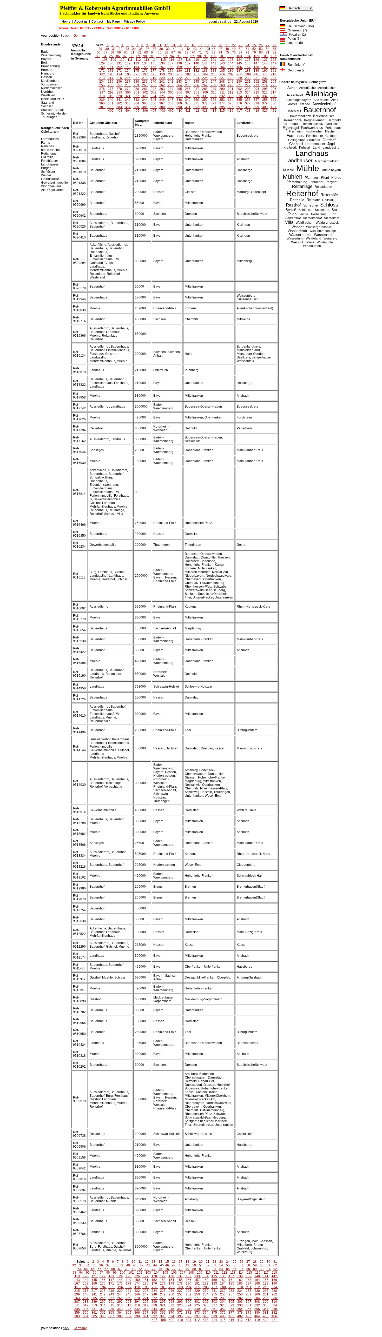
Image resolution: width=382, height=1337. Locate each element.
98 (199, 56)
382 (110, 107)
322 (136, 96)
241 (162, 81)
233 (273, 78)
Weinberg (330, 238)
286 (187, 89)
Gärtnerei (296, 144)
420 (264, 110)
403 (119, 110)
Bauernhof (320, 110)
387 (153, 107)
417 (239, 110)
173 (119, 70)
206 (222, 74)
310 (213, 92)
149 (273, 63)
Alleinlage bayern (298, 100)
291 (230, 89)
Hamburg (47, 73)
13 (173, 45)
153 (127, 67)
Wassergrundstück (319, 227)
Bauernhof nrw (300, 116)
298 (110, 92)
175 (136, 70)
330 (204, 96)
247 (213, 81)
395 (222, 107)
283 (162, 89)
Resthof (293, 205)
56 (98, 52)
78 (247, 52)
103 (239, 56)
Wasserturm (295, 238)
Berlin (45, 62)
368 (170, 103)
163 (213, 67)
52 (254, 49)
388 (162, 107)
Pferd (325, 177)
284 (170, 89)
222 (179, 78)
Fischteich (296, 131)
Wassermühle (300, 235)
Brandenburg (50, 66)
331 (213, 96)
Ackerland (295, 95)
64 (152, 52)
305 (170, 92)
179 (170, 70)
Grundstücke (50, 179)
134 (144, 63)
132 (127, 63)
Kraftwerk (290, 147)
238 (136, 81)
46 (213, 49)
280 (136, 89)
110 (121, 60)
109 (113, 60)
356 (247, 100)
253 (264, 81)
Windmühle (325, 242)
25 (254, 45)
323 (144, 96)
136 (162, 63)
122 (222, 60)
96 (185, 56)
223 (187, 78)
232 (264, 78)
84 (104, 56)
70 (193, 52)
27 (267, 45)
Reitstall (328, 200)
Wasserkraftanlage (322, 231)
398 (247, 107)
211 (265, 74)
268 (213, 85)
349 (187, 100)
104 (247, 56)
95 (178, 56)
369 (179, 103)
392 (196, 107)
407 (153, 110)
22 (233, 45)
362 (119, 103)
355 (239, 100)
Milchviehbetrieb (326, 161)
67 (173, 52)
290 (222, 89)
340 (110, 100)
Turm (332, 214)
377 (247, 103)
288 (204, 89)
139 (187, 63)
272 (247, 85)
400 (264, 107)
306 (179, 92)
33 (127, 49)
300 (127, 92)
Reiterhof (302, 193)
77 (240, 52)
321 (127, 96)
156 (153, 67)
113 (146, 60)
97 (192, 56)
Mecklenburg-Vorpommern (51, 82)
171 (102, 70)
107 (273, 56)
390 (179, 107)
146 (247, 63)
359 (273, 100)
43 (194, 49)
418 (247, 110)
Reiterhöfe (329, 194)
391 (187, 107)
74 (220, 52)
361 (110, 103)
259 (136, 85)
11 (159, 45)
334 (239, 96)
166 (239, 67)
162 (204, 67)
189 (256, 70)
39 (167, 49)
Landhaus (311, 153)
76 (233, 52)
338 (273, 96)
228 (230, 78)
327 (179, 96)
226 (213, 78)
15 (186, 45)
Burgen (46, 168)
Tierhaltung (319, 214)
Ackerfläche (307, 88)
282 (153, 89)
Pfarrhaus (312, 177)
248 (222, 81)
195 (127, 74)
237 (127, 81)
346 (162, 100)
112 (138, 60)
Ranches (47, 146)
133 (136, 63)
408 (162, 110)
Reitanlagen (323, 187)
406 (145, 110)
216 (127, 78)
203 (196, 74)
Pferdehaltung (296, 182)
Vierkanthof (293, 218)
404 (127, 110)
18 (206, 45)
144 (230, 63)
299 (119, 92)
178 (162, 70)
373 (213, 103)
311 (222, 92)
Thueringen (49, 117)
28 (274, 45)
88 (131, 56)
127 (264, 60)
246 (204, 81)
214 (110, 78)
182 (196, 70)
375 (230, 103)
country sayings (220, 21)
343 (136, 100)
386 (144, 107)
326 (170, 96)
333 (230, 96)
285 (179, 89)
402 (110, 110)
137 (170, 63)
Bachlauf (294, 111)
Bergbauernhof (314, 120)
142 (213, 63)
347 (170, 100)
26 (261, 45)
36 (147, 49)
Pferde (336, 177)
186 (230, 70)
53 (261, 49)
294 (256, 89)
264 (179, 85)
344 (144, 100)
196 (136, 74)
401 (273, 107)
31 (113, 49)
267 (204, 85)
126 (256, 60)
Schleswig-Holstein (54, 113)
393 (204, 107)
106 (264, 56)
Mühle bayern (331, 170)
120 (204, 60)
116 (171, 60)
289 (213, 89)
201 (179, 74)
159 (179, 67)
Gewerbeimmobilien (55, 182)
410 (179, 110)
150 (102, 67)
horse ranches (51, 150)
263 (170, 85)
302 (145, 92)
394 (213, 107)
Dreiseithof (333, 124)
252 (256, 81)
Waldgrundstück (327, 222)
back (66, 35)
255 (102, 85)
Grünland (313, 140)
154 (136, 67)
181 (187, 70)
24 (247, 45)
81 (267, 52)
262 (162, 85)
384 (127, 107)
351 (204, 100)
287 (196, 89)
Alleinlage (321, 94)
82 (274, 52)
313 (239, 92)
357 (256, 100)
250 (239, 81)
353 (222, 100)
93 (165, 56)
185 (222, 70)
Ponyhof (331, 182)
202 (188, 74)
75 (227, 52)
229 (239, 78)
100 (213, 56)
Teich (292, 214)
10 (153, 45)
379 (264, 103)
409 (170, 110)
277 (110, 89)
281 (144, 89)
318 (102, 96)
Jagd (331, 144)
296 (273, 89)
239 (144, 81)
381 (102, 107)
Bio (284, 124)
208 (239, 74)
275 (273, 85)
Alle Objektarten (52, 190)
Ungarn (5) (294, 43)
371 (196, 103)
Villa (289, 222)
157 (162, 67)
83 (97, 56)
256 (110, 85)
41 (181, 49)
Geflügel (331, 136)
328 (187, 96)
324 (153, 96)
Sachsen (47, 106)
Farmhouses (50, 139)
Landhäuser (299, 160)
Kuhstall (305, 147)
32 (120, 49)
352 (213, 100)
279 (127, 89)
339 (102, 100)
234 (102, 81)
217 (136, 78)
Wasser (298, 227)
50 (240, 49)
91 (151, 56)
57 (105, 52)
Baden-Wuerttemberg (51, 53)
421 (273, 110)
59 (119, 52)
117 (179, 60)
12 (166, 45)
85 (111, 56)
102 (230, 56)
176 (144, 70)
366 (153, 103)
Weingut (297, 242)
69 (186, 52)
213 (102, 78)
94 (172, 56)
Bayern (46, 59)
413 (204, 110)
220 (162, 78)
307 (188, 92)
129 (102, 63)
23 (240, 45)
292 (239, 89)
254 (273, 81)
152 (119, 67)
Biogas (294, 124)
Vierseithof (331, 218)
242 (170, 81)
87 (124, 56)
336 (256, 96)
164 (222, 67)
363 (127, 103)
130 (110, 63)
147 (256, 63)
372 (204, 103)
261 (153, 85)
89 (138, 56)
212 (273, 74)
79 (254, 52)
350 (196, 100)
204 (205, 74)
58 (112, 52)
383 (119, 107)
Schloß (291, 210)
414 (213, 110)
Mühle (307, 168)
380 (273, 103)
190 (264, 70)
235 (110, 81)
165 (230, 67)
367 (162, 103)
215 (119, 78)
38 (161, 49)
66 (166, 52)
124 (239, 60)
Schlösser (306, 210)
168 (256, 67)
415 (222, 110)
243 (179, 81)
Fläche (330, 131)
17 (200, 45)
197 (145, 74)
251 (247, 81)
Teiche (303, 214)
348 (179, 100)
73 (213, 52)
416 (230, 110)
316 (264, 92)
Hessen (46, 77)
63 (146, 52)
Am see (304, 104)
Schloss (329, 205)
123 (230, 60)
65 (159, 52)
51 (247, 49)
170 (273, 67)
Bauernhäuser (323, 116)
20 (220, 45)
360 (102, 103)
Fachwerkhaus (312, 128)
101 (222, 56)
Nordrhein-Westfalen (48, 93)
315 (256, 92)
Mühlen (292, 176)
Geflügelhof (296, 140)
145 (239, 63)
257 (119, 85)
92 (158, 56)
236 (119, 81)
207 (230, 74)
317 (273, 92)
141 (204, 63)
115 (163, 60)
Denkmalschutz (313, 124)
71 (200, 52)
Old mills (47, 157)
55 (274, 49)
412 (196, 110)
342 (127, 100)
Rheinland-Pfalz (52, 99)
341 (119, 100)
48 (227, 49)
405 (136, 110)
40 (174, 49)
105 (256, 56)
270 (230, 85)
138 (179, 63)
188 (247, 70)
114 (155, 60)
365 (144, 103)
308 (196, 92)
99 (205, 56)
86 (118, 56)
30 (107, 49)
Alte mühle (321, 100)
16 (193, 45)
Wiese (310, 242)
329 (196, 96)
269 (222, 85)
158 (170, 67)
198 (153, 74)
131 (119, 63)
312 (230, 92)
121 (213, 60)
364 (136, 103)
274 (264, 85)
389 (170, 107)
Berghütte (334, 120)
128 (273, 60)
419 (256, 110)
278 (119, 89)
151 (110, 67)
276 (102, 89)
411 (188, 110)
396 (230, 107)
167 (247, 67)
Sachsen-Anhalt (52, 110)
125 (247, 60)
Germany (80, 35)
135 (153, 63)
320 (119, 96)
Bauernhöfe (292, 120)
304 (162, 92)
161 (196, 67)
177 (153, 70)
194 (119, 74)
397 (239, 107)
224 (196, 78)
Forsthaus (295, 135)
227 (222, 78)
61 (132, 52)
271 (239, 85)
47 (220, 49)
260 (144, 85)
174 (127, 70)
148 (264, 63)
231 (256, 78)
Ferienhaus (333, 128)
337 (264, 96)
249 (230, 81)
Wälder (46, 175)
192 (102, 74)
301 (136, 92)
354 (230, 100)
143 (222, 63)
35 (140, 49)
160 (187, 67)
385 (136, 107)
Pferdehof (316, 182)
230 (247, 78)
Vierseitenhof (312, 218)
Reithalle (297, 200)
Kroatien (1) (296, 34)
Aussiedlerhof (323, 104)
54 (267, 49)
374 (222, 103)
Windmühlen (312, 246)
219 (153, 78)
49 (233, 49)
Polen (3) (293, 39)
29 (100, 49)
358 (264, 100)
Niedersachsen (52, 88)
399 (256, 107)
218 (144, 78)
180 (179, 70)
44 (201, 49)
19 (213, 45)
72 (206, 52)
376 (239, 103)
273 (256, 85)
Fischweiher (314, 131)
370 (187, 103)
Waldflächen (304, 222)
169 (264, 67)
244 (187, 81)
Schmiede (322, 210)
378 (256, 103)
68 (179, 52)
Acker (292, 87)
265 (187, 85)
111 (130, 60)
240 (153, 81)
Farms (45, 142)
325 (162, 96)
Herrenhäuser (315, 144)
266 (196, 85)
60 (125, 52)
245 (196, 81)
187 (239, 70)
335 (247, 96)
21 (227, 45)
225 (204, 78)
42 (188, 49)
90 (145, 56)
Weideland (313, 238)
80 (261, 52)
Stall (335, 210)
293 (247, 89)
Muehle (288, 170)
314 (247, 92)
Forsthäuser (314, 136)
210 (256, 74)
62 (139, 52)
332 (222, 96)
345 (153, 100)
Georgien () (294, 70)
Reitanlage (302, 186)
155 (144, 67)
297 (102, 92)
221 (170, 78)
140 (196, 63)
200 (170, 74)
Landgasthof (331, 147)
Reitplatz (313, 200)
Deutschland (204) (299, 26)
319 (110, 96)
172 (110, 70)
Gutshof (328, 140)
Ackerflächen (327, 88)
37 (154, 49)
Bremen (46, 70)
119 (196, 60)
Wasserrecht (324, 235)
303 (153, 92)
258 (127, 85)
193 (110, 74)
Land (316, 147)
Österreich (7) (296, 30)
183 (204, 70)
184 (213, 70)
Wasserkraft (297, 231)
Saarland (47, 102)
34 (134, 49)
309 (205, 92)
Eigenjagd (290, 128)
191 (273, 70)
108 (104, 60)
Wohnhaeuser (51, 186)
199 (162, 74)
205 (213, 74)
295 (264, 89)
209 (248, 74)
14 (179, 45)
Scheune (310, 205)
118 (188, 60)
